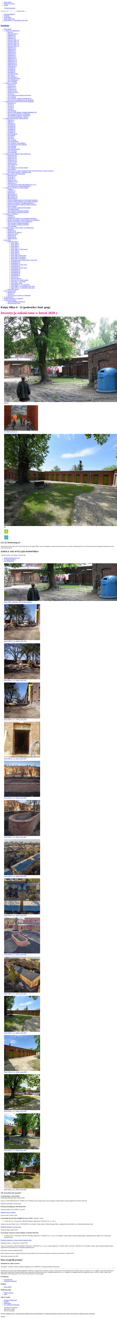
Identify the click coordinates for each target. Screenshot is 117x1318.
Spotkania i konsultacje (10, 1281)
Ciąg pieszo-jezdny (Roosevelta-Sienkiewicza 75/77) (22, 184)
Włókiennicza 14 (12, 61)
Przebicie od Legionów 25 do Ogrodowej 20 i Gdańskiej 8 (23, 220)
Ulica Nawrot (11, 166)
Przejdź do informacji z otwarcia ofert (11, 1227)
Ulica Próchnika (12, 147)
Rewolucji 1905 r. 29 (13, 44)
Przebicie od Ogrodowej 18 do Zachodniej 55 (20, 221)
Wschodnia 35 (11, 129)
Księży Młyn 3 (15, 246)
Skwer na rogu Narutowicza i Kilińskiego (19, 114)
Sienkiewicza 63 (12, 163)
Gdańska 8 (10, 215)
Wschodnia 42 (11, 130)
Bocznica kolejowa (16, 278)
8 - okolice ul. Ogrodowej (11, 214)
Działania (6, 15)
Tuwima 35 (11, 106)
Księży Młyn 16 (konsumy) (18, 258)
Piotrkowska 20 (12, 230)
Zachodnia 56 (11, 132)
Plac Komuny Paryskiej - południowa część (19, 172)
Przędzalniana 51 (15, 263)
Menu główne (8, 2)
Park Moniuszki (12, 110)
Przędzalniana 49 (15, 261)
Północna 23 (11, 123)
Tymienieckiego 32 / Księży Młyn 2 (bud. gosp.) (24, 260)
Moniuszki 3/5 (11, 292)
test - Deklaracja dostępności (12, 1304)
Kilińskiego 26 (12, 35)
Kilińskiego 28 (12, 37)
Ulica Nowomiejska (13, 141)
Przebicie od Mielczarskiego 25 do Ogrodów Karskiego (23, 201)
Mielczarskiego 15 (12, 195)
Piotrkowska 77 (12, 87)
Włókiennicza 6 (12, 53)
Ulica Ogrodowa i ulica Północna (17, 143)
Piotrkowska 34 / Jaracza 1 (15, 232)
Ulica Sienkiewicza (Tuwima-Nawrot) (18, 167)
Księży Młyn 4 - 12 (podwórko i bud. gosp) (16, 20)
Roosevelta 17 (11, 178)
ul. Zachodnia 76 (8, 297)
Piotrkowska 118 (12, 160)
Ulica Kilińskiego (12, 77)
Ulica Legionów (12, 140)
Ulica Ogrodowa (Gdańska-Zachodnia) (18, 224)
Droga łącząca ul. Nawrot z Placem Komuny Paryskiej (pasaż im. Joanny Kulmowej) (31, 170)
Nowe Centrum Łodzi (10, 291)
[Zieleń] (6, 533)
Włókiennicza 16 (12, 64)
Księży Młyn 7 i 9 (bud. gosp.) (19, 249)
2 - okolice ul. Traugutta (10, 83)
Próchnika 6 (11, 229)
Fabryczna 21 (14, 277)
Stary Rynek (11, 138)
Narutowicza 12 (12, 86)
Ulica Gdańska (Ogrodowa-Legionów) (18, 212)
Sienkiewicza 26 (12, 90)
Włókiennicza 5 (12, 52)
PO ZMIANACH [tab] (9, 561)
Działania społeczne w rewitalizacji (13, 298)
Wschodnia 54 (11, 72)
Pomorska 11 (11, 120)
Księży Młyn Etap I (9, 18)
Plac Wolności (11, 135)
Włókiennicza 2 (12, 47)
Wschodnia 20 (11, 124)
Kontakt (6, 1301)
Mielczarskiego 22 (12, 197)
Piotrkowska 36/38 (13, 234)
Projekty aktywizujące (10, 300)
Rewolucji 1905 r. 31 (13, 46)
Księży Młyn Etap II (13, 289)
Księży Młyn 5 (15, 247)
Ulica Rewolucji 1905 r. (14, 78)
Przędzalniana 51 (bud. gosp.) (19, 264)
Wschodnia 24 (11, 127)
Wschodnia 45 (11, 67)
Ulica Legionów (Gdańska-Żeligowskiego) (19, 207)
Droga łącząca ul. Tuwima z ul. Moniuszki (19, 295)
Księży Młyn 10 (15, 254)
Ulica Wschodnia (12, 81)
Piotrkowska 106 (12, 157)
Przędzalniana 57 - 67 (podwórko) (20, 284)
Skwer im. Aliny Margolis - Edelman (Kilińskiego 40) (22, 112)
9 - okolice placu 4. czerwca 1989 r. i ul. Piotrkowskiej (19, 227)
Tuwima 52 (11, 109)
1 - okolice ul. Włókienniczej (12, 30)
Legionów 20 (11, 217)
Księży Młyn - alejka (16, 283)
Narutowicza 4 (12, 84)
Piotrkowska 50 (12, 237)
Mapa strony (7, 1303)
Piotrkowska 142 (12, 175)
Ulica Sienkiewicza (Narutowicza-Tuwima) (19, 95)
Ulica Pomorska (12, 146)
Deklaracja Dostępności (10, 1300)
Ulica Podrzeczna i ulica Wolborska (17, 144)
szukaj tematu (20, 11)
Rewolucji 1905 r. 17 (13, 43)
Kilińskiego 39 (12, 103)
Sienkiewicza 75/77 (13, 181)
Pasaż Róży (11, 137)
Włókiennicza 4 (12, 50)
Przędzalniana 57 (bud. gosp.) (19, 267)
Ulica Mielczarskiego (13, 209)
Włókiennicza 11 (12, 58)
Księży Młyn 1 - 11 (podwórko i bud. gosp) (23, 286)
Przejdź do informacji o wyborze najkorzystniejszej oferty (16, 1240)
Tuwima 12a (11, 93)
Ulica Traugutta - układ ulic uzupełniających (19, 98)
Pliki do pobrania (8, 1292)
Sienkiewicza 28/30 (13, 92)
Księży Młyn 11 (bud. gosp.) (18, 255)
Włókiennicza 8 (12, 57)
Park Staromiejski (12, 134)
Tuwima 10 (11, 294)
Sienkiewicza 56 (12, 180)
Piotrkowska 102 (12, 155)
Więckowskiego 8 (12, 238)
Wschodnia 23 (11, 126)
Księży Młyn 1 (15, 243)
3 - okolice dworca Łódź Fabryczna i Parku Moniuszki (19, 101)
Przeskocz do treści (9, 3)
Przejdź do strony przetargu (8, 1212)
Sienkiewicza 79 (12, 183)
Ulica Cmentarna (12, 206)
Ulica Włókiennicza (13, 80)
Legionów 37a (11, 190)
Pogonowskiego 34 (13, 33)
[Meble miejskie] (6, 539)
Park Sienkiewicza (13, 164)
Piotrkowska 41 (12, 235)
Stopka (6, 5)
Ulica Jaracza (11, 75)
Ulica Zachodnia (12, 152)
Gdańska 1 (10, 189)
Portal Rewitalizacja (9, 14)
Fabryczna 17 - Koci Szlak (18, 281)
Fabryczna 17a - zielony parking (19, 280)
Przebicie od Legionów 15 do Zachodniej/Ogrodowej (22, 218)
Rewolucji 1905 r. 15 (13, 41)
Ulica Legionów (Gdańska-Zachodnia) (18, 223)
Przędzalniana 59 (15, 269)
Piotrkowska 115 (12, 158)
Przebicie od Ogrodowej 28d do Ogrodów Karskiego (22, 204)
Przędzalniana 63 (15, 272)
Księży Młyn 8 (15, 251)
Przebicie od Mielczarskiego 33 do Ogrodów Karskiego (23, 200)
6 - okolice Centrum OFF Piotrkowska (14, 174)
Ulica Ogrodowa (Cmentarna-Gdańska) (18, 210)
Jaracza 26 (10, 32)
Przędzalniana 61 (15, 271)
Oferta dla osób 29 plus (14, 303)
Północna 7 (11, 121)
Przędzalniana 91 (15, 275)
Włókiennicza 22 (12, 66)
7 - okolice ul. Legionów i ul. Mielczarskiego (16, 187)
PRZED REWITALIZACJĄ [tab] (12, 558)
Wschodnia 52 (11, 70)
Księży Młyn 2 (15, 244)
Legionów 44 (11, 192)
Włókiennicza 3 (12, 49)
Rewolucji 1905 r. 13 (13, 40)
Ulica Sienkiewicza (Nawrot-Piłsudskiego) (19, 186)
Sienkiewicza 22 (12, 89)
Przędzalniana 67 (15, 274)
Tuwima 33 (11, 104)
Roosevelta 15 (11, 177)
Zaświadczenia (8, 1279)
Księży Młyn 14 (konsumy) (18, 257)
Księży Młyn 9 (15, 252)
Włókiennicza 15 (12, 63)
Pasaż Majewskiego (13, 73)
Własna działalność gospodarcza (16, 301)
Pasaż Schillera (12, 169)
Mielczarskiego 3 (12, 194)
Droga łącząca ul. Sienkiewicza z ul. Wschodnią (21, 100)
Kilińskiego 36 (12, 38)
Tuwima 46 (11, 107)
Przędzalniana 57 (15, 266)
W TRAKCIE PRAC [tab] (10, 559)
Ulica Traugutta (12, 97)
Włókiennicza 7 (12, 55)
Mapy (5, 1294)
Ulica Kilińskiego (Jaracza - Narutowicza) (19, 115)
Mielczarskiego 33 (12, 198)
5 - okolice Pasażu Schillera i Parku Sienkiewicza (17, 154)
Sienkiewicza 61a (12, 161)
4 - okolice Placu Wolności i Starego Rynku (16, 118)
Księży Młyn (7, 17)
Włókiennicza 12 (12, 60)
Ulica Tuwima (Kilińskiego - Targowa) (18, 117)
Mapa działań (7, 29)
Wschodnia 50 (11, 69)
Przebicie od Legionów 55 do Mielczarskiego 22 (21, 203)
